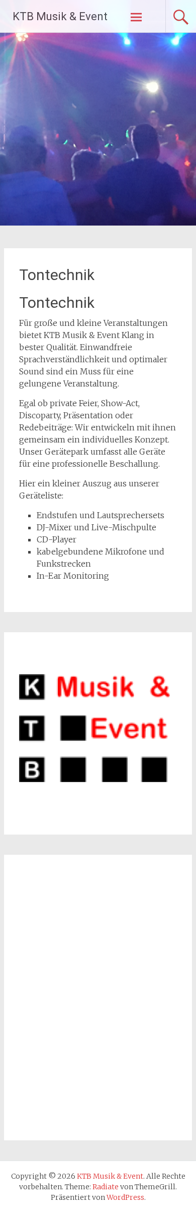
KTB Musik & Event (60, 16)
